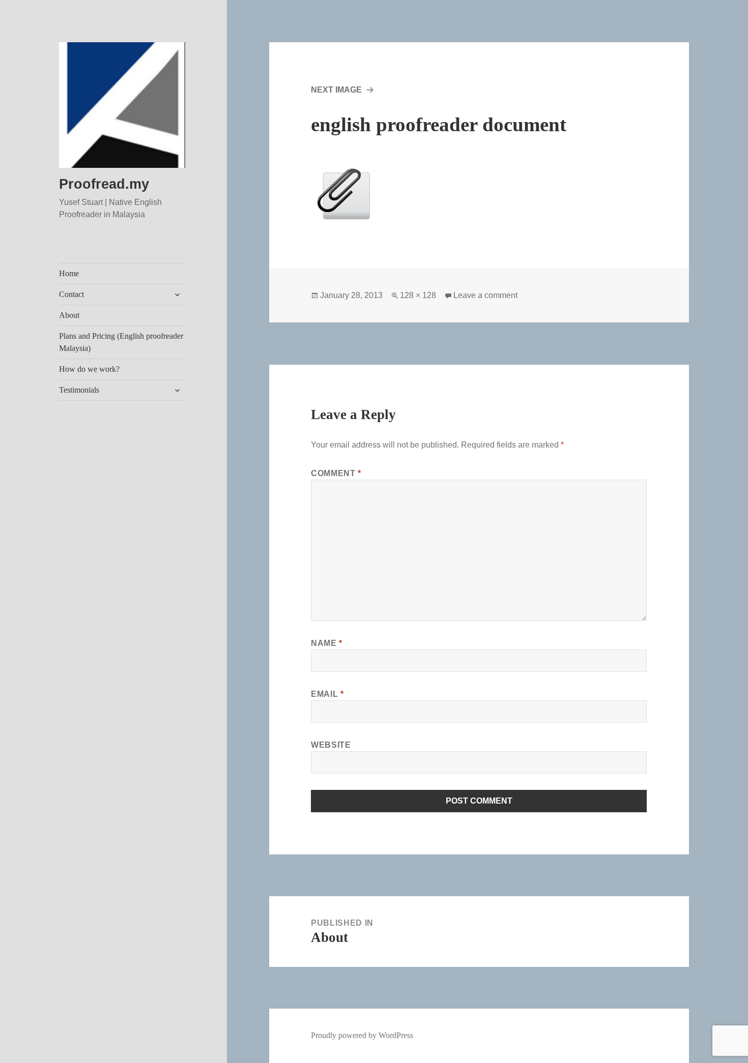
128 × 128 (418, 295)
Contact (71, 294)
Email (327, 694)
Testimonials (79, 390)
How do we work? (89, 369)
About (69, 315)
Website (331, 745)
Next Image (336, 89)
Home (69, 273)
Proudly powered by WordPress (362, 1035)
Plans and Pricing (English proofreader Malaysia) (121, 342)
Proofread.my (104, 184)
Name (326, 643)
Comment (336, 473)
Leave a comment (485, 295)
